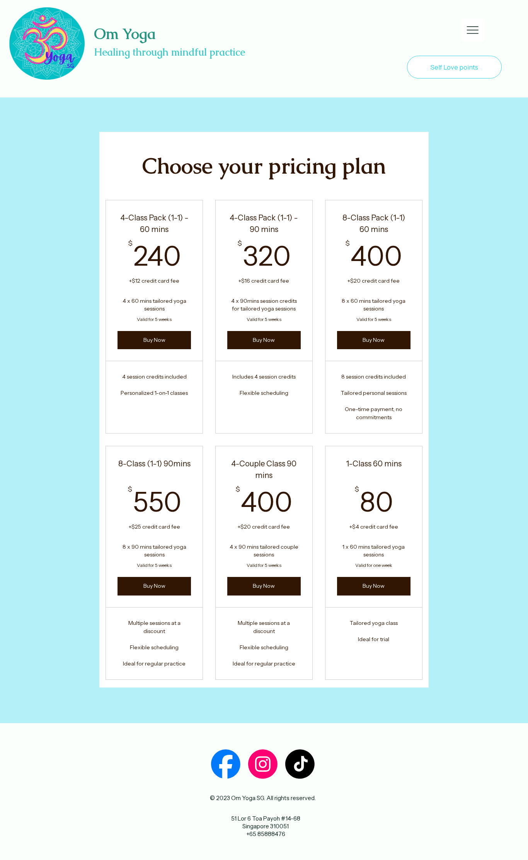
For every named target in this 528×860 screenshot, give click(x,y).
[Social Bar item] (225, 764)
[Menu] (472, 30)
